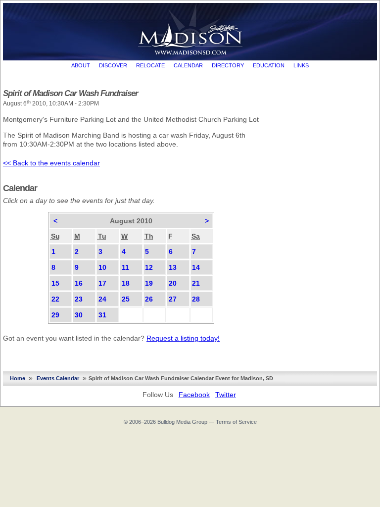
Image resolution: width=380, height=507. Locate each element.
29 (55, 315)
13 (173, 267)
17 (102, 283)
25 (126, 299)
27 (173, 299)
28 (196, 299)
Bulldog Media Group (182, 422)
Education (269, 65)
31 (102, 315)
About (80, 65)
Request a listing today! (183, 338)
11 (125, 267)
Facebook (194, 395)
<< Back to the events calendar (51, 163)
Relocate (150, 65)
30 (79, 315)
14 (196, 267)
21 (196, 283)
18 (126, 283)
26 (149, 299)
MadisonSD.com (190, 29)
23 (79, 299)
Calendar (188, 65)
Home (17, 378)
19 (149, 283)
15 (55, 283)
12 (149, 267)
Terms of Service (236, 422)
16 (79, 283)
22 (55, 299)
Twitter (225, 395)
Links (301, 65)
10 (102, 267)
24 (102, 299)
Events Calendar (58, 378)
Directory (228, 65)
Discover (113, 65)
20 (173, 283)
